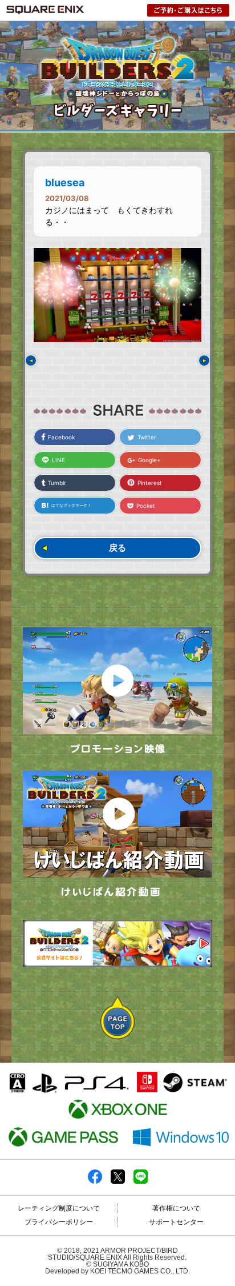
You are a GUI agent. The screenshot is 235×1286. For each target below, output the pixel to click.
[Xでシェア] (118, 1181)
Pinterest (149, 482)
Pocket (145, 505)
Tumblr (57, 482)
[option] (117, 295)
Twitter (146, 437)
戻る (117, 547)
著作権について (176, 1208)
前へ (31, 360)
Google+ (149, 459)
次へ (204, 360)
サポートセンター (176, 1222)
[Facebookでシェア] (95, 1181)
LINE (58, 459)
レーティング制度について (59, 1208)
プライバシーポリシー (59, 1222)
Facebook (61, 437)
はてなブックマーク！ (71, 505)
